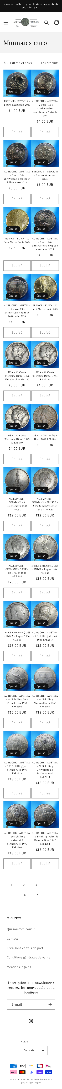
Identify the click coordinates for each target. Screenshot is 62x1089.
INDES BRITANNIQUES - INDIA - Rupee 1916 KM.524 (45, 569)
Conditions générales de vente (28, 957)
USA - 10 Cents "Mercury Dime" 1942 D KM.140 (17, 439)
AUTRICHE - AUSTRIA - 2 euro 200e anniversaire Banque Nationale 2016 (17, 311)
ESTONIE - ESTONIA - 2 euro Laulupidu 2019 (17, 103)
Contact (12, 938)
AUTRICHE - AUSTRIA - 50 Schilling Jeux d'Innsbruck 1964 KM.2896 (17, 701)
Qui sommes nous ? (21, 929)
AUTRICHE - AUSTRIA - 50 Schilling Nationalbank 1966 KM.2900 (45, 701)
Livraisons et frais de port (25, 948)
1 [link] (12, 885)
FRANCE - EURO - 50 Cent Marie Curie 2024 (17, 240)
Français (28, 1050)
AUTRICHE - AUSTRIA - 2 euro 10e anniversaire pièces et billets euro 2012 (17, 177)
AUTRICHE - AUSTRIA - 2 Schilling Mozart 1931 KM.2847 (45, 636)
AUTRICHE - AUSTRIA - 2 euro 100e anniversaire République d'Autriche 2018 (45, 108)
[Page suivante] (37, 894)
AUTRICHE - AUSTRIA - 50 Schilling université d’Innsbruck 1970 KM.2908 (17, 840)
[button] (6, 22)
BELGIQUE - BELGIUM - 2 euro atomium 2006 (45, 175)
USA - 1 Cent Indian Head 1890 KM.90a (45, 437)
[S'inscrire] (50, 1004)
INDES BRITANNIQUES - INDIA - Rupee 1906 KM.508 (17, 636)
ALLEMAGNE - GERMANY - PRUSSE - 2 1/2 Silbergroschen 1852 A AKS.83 (45, 504)
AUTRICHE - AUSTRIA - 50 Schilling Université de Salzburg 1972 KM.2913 (45, 769)
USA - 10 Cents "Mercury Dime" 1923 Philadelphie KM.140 (17, 376)
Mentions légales (19, 967)
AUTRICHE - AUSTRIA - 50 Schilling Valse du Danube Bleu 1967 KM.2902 (45, 838)
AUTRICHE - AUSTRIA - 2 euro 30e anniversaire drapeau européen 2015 (45, 244)
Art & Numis (23, 1079)
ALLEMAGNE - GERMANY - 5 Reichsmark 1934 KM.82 (17, 504)
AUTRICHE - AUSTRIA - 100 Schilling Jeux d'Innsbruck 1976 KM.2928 (17, 768)
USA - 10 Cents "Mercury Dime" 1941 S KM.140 (45, 376)
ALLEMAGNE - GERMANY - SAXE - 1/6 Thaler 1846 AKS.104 (17, 571)
